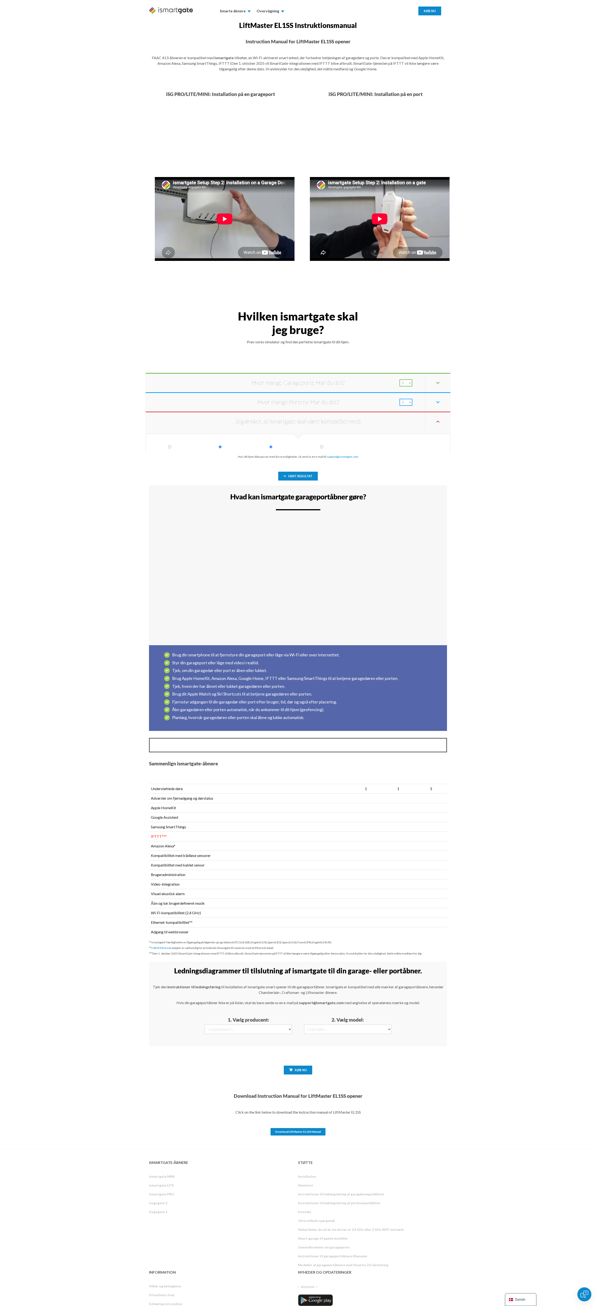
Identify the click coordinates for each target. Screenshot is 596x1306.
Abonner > (309, 1286)
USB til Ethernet (161, 948)
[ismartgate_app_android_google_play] (315, 1300)
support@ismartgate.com (342, 456)
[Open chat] (584, 1294)
